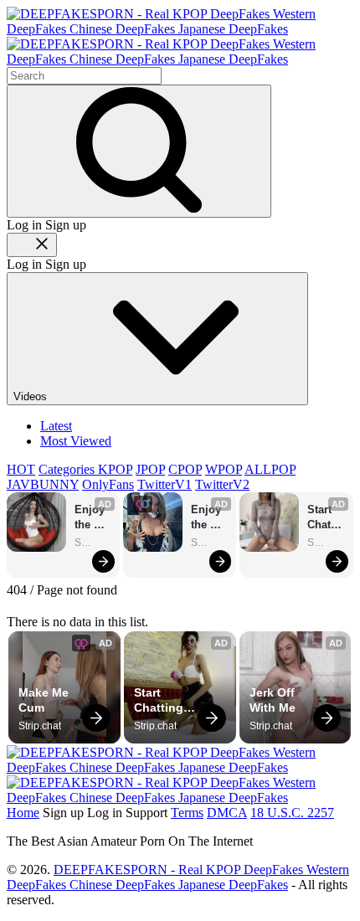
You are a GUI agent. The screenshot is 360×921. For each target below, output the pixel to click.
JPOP (150, 469)
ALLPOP (270, 469)
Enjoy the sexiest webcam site (93, 518)
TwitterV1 (164, 484)
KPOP (115, 469)
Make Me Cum (45, 700)
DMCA (227, 812)
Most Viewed (75, 441)
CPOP (185, 469)
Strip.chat (93, 542)
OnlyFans (108, 484)
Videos (31, 396)
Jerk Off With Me (273, 700)
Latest (56, 426)
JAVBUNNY (43, 484)
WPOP (223, 469)
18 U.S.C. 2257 (292, 812)
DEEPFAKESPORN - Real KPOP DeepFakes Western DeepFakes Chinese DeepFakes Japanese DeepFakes (178, 877)
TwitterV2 (222, 484)
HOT (21, 469)
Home (23, 812)
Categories (68, 469)
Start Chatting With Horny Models (325, 518)
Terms (187, 812)
